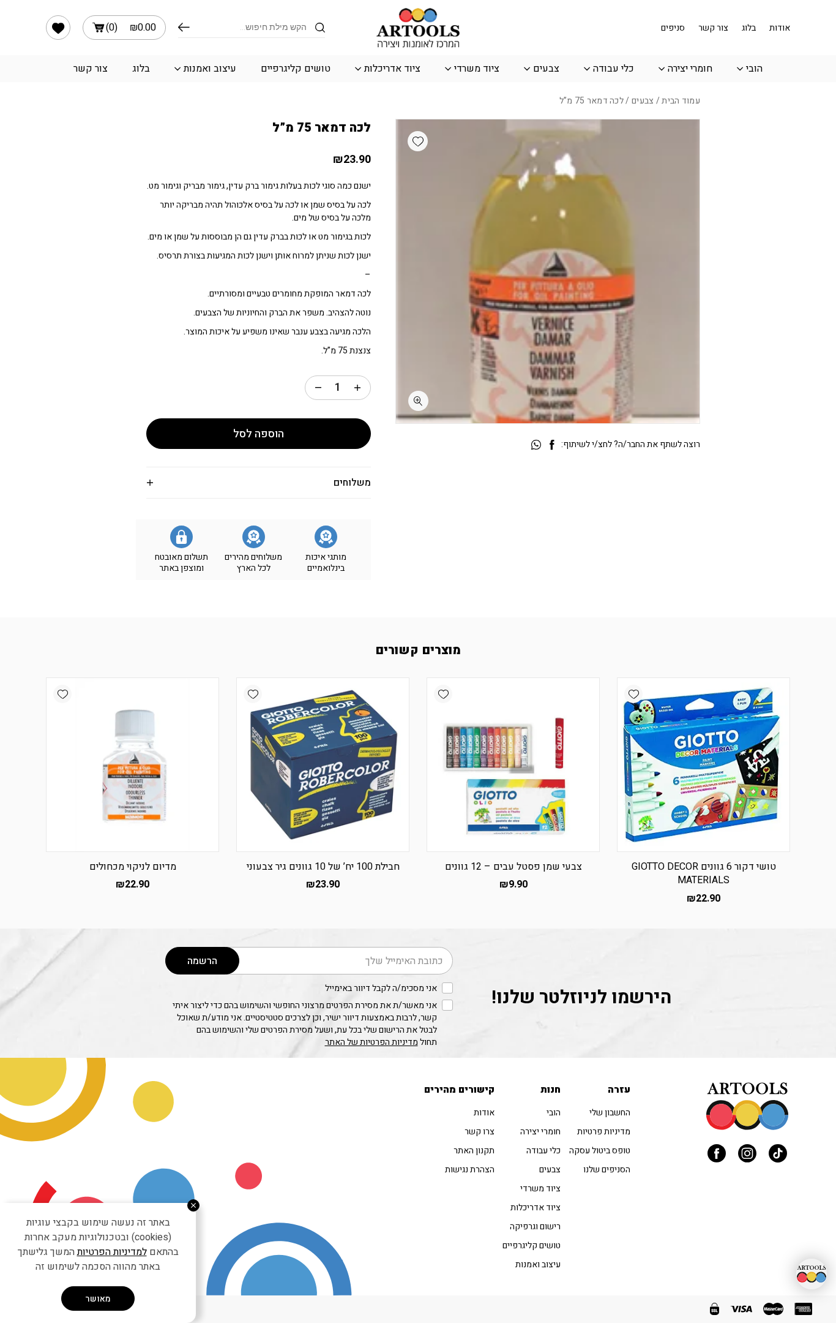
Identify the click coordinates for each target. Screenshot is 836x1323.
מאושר (98, 1298)
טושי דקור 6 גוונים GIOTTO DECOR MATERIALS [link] (704, 873)
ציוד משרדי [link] (476, 68)
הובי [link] (754, 68)
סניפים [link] (673, 27)
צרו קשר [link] (480, 1131)
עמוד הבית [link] (681, 100)
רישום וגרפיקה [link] (535, 1226)
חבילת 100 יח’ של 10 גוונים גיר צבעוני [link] (323, 866)
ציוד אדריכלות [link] (392, 68)
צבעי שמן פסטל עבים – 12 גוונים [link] (513, 866)
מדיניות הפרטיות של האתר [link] (371, 1042)
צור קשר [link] (713, 27)
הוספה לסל (258, 434)
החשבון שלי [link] (609, 1112)
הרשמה (202, 961)
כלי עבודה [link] (613, 68)
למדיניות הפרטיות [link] (112, 1252)
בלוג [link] (749, 27)
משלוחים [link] (352, 482)
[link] (58, 27)
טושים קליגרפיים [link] (295, 68)
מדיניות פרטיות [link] (603, 1131)
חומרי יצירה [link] (690, 68)
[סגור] (193, 1205)
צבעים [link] (546, 68)
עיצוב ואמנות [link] (210, 68)
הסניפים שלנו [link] (606, 1169)
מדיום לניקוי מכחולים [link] (132, 866)
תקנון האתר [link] (474, 1150)
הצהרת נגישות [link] (470, 1169)
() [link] (131, 27)
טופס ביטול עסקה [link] (599, 1150)
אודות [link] (779, 27)
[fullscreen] (418, 401)
